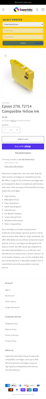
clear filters (38, 43)
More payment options (23, 153)
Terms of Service (12, 335)
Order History (10, 301)
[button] (3, 10)
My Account (10, 296)
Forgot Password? (12, 307)
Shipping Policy (11, 323)
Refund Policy (10, 329)
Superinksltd (19, 394)
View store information (13, 166)
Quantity (5, 125)
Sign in (8, 290)
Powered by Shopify (28, 394)
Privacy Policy (10, 341)
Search (23, 43)
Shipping (13, 120)
